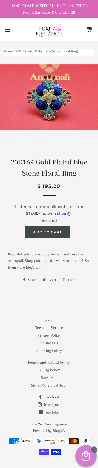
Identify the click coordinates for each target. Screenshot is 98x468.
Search (49, 320)
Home (8, 51)
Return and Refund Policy (49, 362)
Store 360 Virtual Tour (49, 385)
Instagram (51, 404)
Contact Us (49, 343)
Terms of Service (49, 327)
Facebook (51, 397)
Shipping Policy (49, 350)
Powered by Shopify (49, 430)
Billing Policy (49, 370)
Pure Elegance (55, 424)
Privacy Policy (49, 335)
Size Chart (49, 220)
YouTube (51, 412)
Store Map (49, 377)
